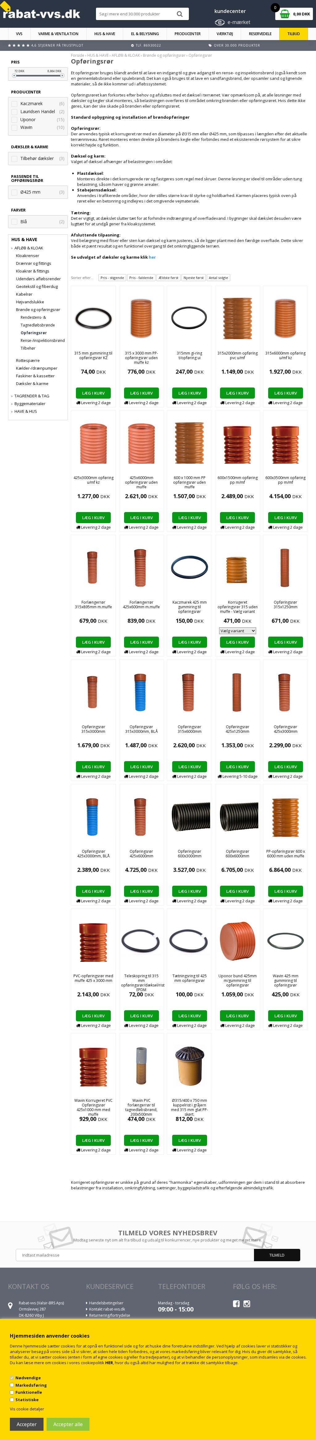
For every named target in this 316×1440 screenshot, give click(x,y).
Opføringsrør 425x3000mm (285, 729)
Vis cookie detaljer (27, 1409)
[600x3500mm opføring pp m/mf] (285, 442)
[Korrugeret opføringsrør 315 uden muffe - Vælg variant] (237, 567)
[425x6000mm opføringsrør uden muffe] (141, 442)
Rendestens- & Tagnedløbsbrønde (38, 321)
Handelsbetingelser (106, 1303)
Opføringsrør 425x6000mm (141, 854)
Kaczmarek (31, 103)
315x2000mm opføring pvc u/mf (238, 355)
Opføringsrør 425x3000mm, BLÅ (93, 854)
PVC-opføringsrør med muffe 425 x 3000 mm (93, 978)
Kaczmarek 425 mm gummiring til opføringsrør (190, 607)
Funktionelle (28, 1392)
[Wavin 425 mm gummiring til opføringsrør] (285, 940)
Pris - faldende (141, 277)
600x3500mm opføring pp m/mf (285, 480)
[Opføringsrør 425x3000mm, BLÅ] (93, 816)
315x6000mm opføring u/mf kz (285, 355)
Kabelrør (24, 294)
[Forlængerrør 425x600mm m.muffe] (141, 567)
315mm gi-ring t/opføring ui (189, 355)
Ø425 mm (30, 192)
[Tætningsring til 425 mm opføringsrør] (189, 940)
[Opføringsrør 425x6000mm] (141, 816)
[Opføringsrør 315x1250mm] (285, 567)
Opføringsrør (34, 332)
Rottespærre (28, 360)
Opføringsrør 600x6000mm (237, 854)
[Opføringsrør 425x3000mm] (285, 691)
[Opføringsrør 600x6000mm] (237, 816)
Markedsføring (31, 1385)
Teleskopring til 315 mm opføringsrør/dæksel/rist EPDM (142, 982)
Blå (23, 221)
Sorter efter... (82, 277)
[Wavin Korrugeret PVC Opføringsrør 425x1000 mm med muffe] (93, 1065)
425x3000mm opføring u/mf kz (93, 480)
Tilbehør (28, 348)
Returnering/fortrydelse (109, 1315)
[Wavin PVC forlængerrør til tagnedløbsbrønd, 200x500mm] (141, 1065)
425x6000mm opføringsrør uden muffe (141, 482)
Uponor (27, 119)
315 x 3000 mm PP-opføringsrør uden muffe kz (141, 358)
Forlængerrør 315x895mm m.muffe (93, 604)
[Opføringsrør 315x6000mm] (189, 691)
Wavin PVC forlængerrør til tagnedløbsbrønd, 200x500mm (141, 1107)
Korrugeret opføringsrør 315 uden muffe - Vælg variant (238, 607)
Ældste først (168, 277)
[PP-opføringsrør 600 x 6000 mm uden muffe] (285, 816)
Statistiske (27, 1399)
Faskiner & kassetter (35, 376)
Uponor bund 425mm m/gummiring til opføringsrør (237, 980)
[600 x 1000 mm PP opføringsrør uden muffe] (189, 442)
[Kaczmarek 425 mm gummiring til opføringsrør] (189, 567)
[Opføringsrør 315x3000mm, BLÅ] (141, 691)
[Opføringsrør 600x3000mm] (189, 816)
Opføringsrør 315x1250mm (285, 604)
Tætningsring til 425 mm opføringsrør (190, 978)
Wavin (26, 127)
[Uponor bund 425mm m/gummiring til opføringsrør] (237, 940)
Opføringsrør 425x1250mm (237, 729)
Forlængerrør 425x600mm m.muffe (141, 604)
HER (109, 1362)
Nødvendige (28, 1378)
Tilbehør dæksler (37, 158)
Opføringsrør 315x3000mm (93, 729)
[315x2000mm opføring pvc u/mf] (237, 318)
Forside (77, 55)
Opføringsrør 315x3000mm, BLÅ (141, 729)
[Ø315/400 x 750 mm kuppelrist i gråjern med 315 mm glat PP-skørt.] (189, 1065)
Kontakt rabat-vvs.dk (107, 1309)
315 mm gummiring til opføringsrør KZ (93, 355)
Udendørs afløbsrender (38, 278)
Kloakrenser (27, 255)
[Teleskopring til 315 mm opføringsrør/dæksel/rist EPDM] (141, 940)
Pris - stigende (112, 277)
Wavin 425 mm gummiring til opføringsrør (285, 980)
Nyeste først (194, 277)
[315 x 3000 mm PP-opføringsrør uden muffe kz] (141, 318)
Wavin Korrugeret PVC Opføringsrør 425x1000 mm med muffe (93, 1107)
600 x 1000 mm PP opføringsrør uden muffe (189, 482)
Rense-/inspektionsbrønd (43, 340)
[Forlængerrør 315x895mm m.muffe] (93, 567)
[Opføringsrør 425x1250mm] (237, 691)
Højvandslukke (30, 302)
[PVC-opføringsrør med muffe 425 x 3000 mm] (93, 940)
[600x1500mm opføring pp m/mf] (237, 442)
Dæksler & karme (32, 383)
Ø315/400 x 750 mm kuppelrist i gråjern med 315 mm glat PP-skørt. (189, 1107)
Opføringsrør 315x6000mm (190, 729)
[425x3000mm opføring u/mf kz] (93, 442)
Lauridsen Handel (37, 111)
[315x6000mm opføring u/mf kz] (285, 318)
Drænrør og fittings (33, 263)
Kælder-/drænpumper (36, 368)
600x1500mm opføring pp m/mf (238, 480)
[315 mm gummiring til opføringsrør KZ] (93, 318)
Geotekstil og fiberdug (37, 286)
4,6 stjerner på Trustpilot (57, 45)
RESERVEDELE (260, 33)
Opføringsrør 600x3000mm (190, 854)
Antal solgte (218, 277)
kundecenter (230, 11)
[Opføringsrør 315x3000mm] (93, 691)
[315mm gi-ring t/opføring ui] (189, 318)
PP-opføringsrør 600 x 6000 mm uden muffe (285, 854)
